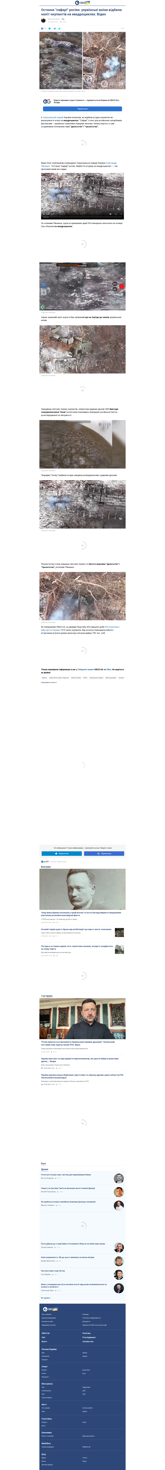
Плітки (84, 1458)
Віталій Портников (48, 1192)
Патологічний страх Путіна (53, 1271)
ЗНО (43, 1394)
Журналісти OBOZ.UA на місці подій (94, 1325)
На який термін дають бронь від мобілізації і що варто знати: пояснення (76, 929)
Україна (44, 678)
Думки (44, 1169)
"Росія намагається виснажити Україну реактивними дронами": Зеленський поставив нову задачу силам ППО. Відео (78, 1043)
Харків (84, 1353)
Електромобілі (87, 1408)
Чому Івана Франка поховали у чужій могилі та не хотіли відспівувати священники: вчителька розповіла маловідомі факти (81, 913)
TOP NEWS (47, 996)
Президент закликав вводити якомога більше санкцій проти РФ (65, 1081)
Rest (43, 1163)
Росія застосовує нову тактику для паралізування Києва (66, 1175)
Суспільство (87, 1341)
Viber (108, 669)
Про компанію (46, 1314)
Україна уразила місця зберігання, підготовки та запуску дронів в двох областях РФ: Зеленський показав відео (82, 1076)
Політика (86, 1333)
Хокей (44, 1373)
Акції (43, 1411)
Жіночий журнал (47, 1465)
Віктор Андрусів (47, 1178)
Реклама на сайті (47, 1321)
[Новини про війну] (45, 862)
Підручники (86, 1387)
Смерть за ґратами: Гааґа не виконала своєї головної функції (68, 1188)
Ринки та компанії (48, 1436)
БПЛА (85, 678)
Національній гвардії (53, 117)
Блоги (44, 1341)
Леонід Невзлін (47, 1247)
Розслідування (88, 1337)
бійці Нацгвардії (111, 678)
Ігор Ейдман (45, 1274)
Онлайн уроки (46, 1391)
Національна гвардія (96, 678)
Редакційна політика (48, 682)
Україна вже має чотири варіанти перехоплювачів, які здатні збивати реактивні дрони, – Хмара (79, 1059)
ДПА (84, 1391)
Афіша (44, 1458)
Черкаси (44, 1360)
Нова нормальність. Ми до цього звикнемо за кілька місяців (67, 1257)
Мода (84, 1461)
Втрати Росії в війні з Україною (59, 678)
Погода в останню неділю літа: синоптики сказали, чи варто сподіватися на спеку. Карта (77, 947)
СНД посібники (47, 1397)
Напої (84, 1422)
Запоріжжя (45, 1356)
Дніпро (84, 1356)
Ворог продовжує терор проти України (55, 1065)
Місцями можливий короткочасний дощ (56, 952)
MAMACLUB (86, 1447)
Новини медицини (48, 1447)
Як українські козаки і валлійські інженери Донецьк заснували (68, 1202)
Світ (43, 1337)
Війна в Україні (76, 678)
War (63, 19)
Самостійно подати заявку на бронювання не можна (60, 933)
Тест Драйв (46, 1408)
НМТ (84, 1394)
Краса (44, 1461)
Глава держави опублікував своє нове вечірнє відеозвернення (64, 1048)
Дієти (43, 1426)
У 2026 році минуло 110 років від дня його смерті (59, 919)
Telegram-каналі (86, 669)
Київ (43, 1353)
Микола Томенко (47, 1205)
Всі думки (45, 1298)
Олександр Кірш (47, 1290)
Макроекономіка (88, 1436)
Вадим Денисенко (48, 1261)
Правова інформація (49, 1318)
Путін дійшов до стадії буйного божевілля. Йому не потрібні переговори (73, 1244)
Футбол (44, 1370)
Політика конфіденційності (91, 1318)
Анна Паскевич (54, 19)
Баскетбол (86, 1370)
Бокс (84, 1373)
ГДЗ (43, 1387)
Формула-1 (45, 1377)
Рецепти (44, 1422)
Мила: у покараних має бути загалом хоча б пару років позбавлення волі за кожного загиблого (74, 1285)
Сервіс (84, 1411)
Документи (86, 1321)
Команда (85, 1314)
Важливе (46, 866)
